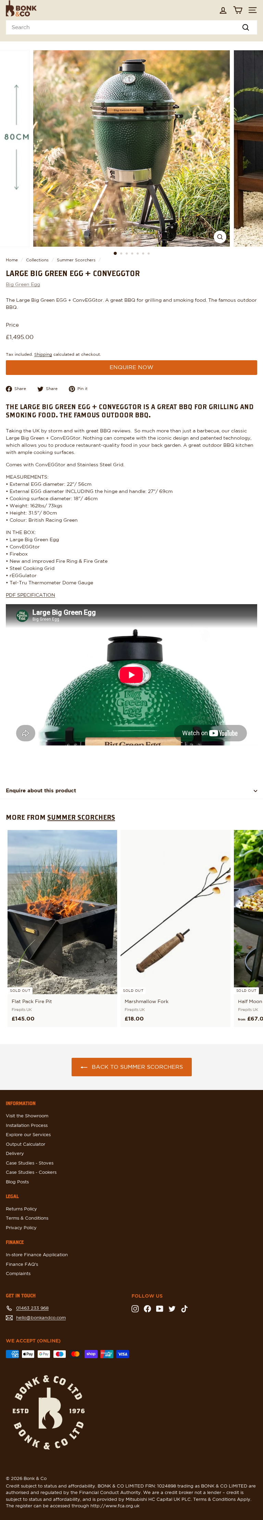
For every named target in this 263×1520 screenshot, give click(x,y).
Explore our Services (28, 1135)
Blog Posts (17, 1182)
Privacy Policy (21, 1228)
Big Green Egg (23, 284)
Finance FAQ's (22, 1264)
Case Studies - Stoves (29, 1163)
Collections (37, 260)
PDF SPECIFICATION (30, 595)
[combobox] (131, 27)
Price (12, 325)
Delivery (15, 1154)
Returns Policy (21, 1209)
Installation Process (27, 1125)
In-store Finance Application (37, 1255)
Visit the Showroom (27, 1116)
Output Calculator (25, 1144)
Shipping (43, 354)
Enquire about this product (41, 790)
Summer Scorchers (76, 260)
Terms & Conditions (27, 1218)
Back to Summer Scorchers (137, 1067)
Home (12, 260)
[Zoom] (220, 237)
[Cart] (238, 10)
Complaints (18, 1274)
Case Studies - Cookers (31, 1172)
